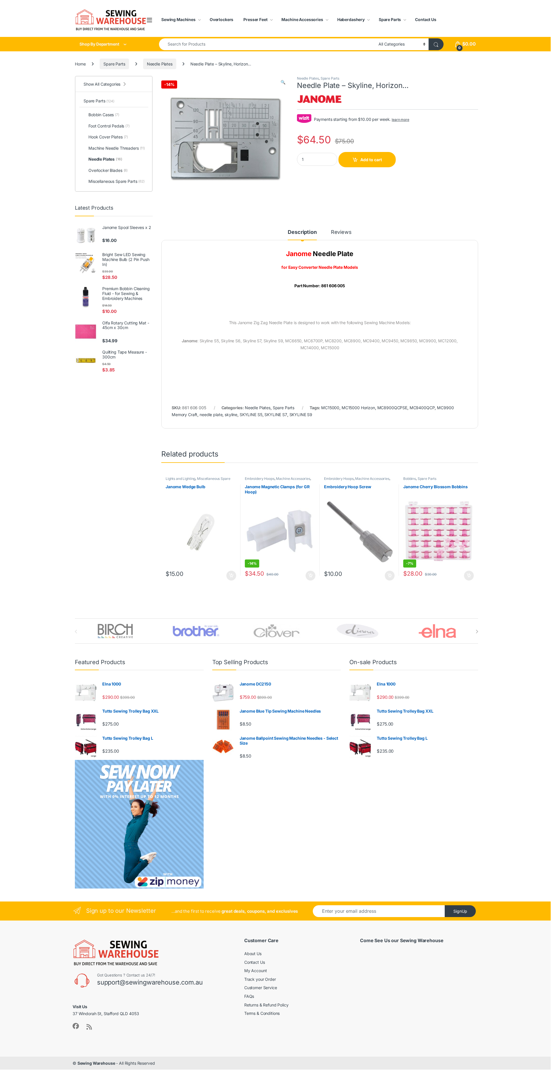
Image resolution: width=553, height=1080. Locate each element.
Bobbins (409, 478)
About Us (253, 953)
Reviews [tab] (341, 232)
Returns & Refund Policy (266, 1004)
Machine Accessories (302, 19)
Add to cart (371, 159)
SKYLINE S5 (251, 414)
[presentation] (477, 632)
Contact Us (425, 19)
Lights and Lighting (180, 478)
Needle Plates (160, 63)
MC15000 (330, 407)
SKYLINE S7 (275, 414)
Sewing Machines (178, 19)
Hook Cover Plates (108, 136)
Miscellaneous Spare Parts (198, 480)
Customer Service (260, 987)
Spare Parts (390, 19)
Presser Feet (255, 19)
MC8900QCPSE (392, 407)
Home (80, 63)
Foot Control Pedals (109, 125)
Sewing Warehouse (96, 1063)
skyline (231, 414)
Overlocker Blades (108, 170)
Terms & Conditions (262, 1013)
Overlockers (221, 19)
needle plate (211, 414)
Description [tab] (302, 232)
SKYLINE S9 (301, 414)
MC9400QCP (422, 407)
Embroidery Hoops (259, 478)
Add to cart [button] (231, 576)
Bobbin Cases (103, 114)
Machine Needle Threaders (116, 148)
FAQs (249, 996)
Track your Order (260, 979)
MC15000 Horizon (358, 407)
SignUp (460, 911)
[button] (283, 82)
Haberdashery (351, 19)
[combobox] (267, 44)
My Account (255, 970)
